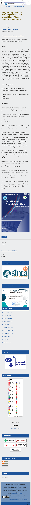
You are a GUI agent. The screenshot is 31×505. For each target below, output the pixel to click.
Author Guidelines (8, 330)
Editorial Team (7, 315)
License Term (7, 342)
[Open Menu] (1, 3)
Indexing (6, 339)
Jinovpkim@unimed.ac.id (17, 493)
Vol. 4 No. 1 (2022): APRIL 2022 (18, 6)
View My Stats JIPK (15, 428)
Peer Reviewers (8, 318)
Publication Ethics (8, 324)
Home (3, 6)
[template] (15, 368)
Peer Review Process (9, 321)
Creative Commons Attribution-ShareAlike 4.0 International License (16, 499)
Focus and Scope (7, 312)
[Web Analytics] (15, 425)
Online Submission (8, 327)
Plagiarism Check (8, 333)
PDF (5, 237)
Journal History (7, 345)
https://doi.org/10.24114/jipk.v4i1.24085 (14, 36)
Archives (8, 6)
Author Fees (7, 336)
